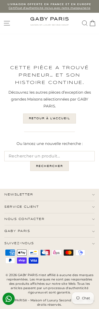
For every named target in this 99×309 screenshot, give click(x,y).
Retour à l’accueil (49, 118)
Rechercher (49, 166)
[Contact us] (9, 299)
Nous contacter (24, 219)
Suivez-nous (19, 243)
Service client (21, 206)
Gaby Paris (17, 231)
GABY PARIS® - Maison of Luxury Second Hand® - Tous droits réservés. (49, 302)
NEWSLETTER (18, 194)
